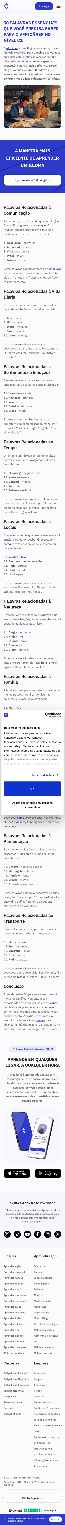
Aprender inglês (12, 1266)
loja (23, 557)
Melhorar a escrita (44, 1353)
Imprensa (39, 1385)
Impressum (40, 1466)
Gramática (40, 1266)
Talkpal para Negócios (16, 1379)
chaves (40, 1020)
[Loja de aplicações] (17, 1173)
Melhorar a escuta (44, 1330)
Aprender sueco (12, 1306)
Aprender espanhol (14, 1272)
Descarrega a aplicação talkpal (34, 1048)
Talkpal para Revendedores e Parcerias (13, 1402)
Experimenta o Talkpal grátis (32, 180)
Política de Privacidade (47, 1408)
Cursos (38, 1272)
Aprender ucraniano (15, 1295)
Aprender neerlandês (15, 1301)
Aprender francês (13, 1277)
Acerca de (39, 1373)
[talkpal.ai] (6, 6)
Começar (44, 6)
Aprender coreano (14, 1341)
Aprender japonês (13, 1335)
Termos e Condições (45, 1419)
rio (21, 636)
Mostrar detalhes (43, 775)
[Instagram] (7, 1234)
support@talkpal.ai (32, 1221)
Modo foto (39, 1295)
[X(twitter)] (57, 1234)
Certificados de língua (46, 1324)
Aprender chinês (13, 1324)
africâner (12, 48)
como (7, 544)
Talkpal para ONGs (14, 1390)
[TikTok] (17, 1234)
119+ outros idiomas (15, 1353)
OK (32, 788)
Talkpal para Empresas (16, 1385)
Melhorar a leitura (44, 1347)
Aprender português (15, 1347)
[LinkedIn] (47, 1234)
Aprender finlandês (14, 1312)
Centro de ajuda (43, 1402)
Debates (39, 1289)
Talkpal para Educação (16, 1373)
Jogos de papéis (43, 1277)
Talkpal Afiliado (12, 1414)
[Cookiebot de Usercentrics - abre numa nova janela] (46, 715)
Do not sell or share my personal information (32, 805)
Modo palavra (41, 1312)
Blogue (38, 1379)
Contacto (39, 1396)
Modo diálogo (41, 1318)
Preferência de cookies (47, 1414)
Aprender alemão (13, 1289)
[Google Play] (48, 1173)
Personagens (41, 1283)
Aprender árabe (12, 1318)
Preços (38, 1390)
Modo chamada (42, 1301)
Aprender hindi (12, 1330)
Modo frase (40, 1306)
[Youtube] (27, 1234)
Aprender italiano (13, 1283)
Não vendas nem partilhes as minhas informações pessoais (46, 1454)
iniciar (57, 269)
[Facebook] (37, 1234)
